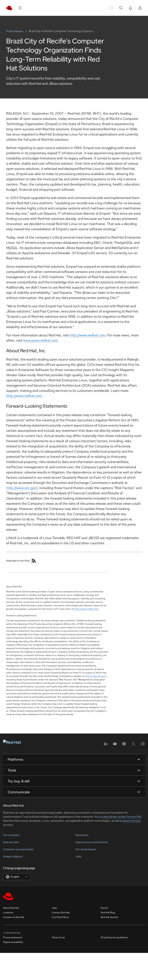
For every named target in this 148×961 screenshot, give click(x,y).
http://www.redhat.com (87, 335)
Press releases (15, 31)
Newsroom (81, 835)
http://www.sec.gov (21, 488)
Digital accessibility (13, 942)
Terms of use (58, 937)
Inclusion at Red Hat (13, 917)
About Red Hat (11, 907)
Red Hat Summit (109, 917)
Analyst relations (13, 856)
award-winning (131, 820)
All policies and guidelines (114, 937)
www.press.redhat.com (40, 340)
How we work (11, 842)
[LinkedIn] (105, 745)
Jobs (78, 856)
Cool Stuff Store (60, 917)
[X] (133, 745)
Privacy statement (12, 937)
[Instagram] (142, 745)
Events (104, 907)
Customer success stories (18, 849)
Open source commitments (91, 842)
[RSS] (33, 560)
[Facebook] (124, 745)
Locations (8, 912)
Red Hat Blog (108, 912)
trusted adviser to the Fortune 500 (120, 816)
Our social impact (85, 849)
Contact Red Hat (61, 912)
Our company (11, 835)
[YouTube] (115, 745)
